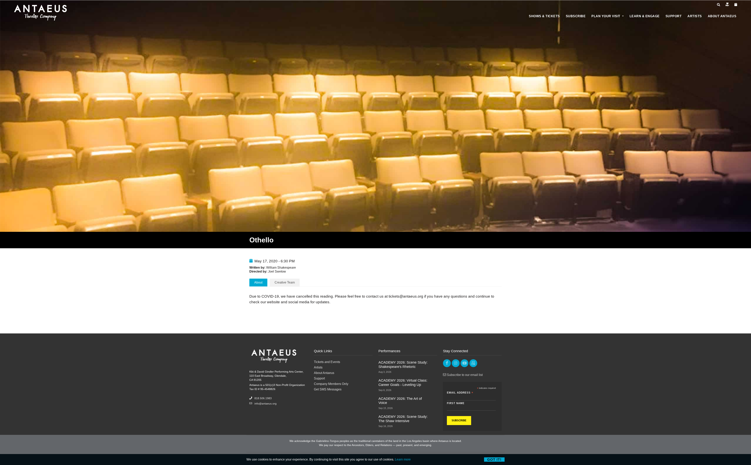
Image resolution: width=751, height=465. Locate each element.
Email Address (460, 393)
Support (319, 378)
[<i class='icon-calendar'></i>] (735, 4)
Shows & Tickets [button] (544, 16)
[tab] (284, 282)
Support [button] (674, 16)
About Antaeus (324, 373)
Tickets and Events (327, 362)
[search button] (718, 5)
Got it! (494, 459)
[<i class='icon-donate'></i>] (727, 4)
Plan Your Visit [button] (606, 16)
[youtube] (464, 363)
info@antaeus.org (265, 403)
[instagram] (456, 363)
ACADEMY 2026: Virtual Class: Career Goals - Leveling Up (402, 382)
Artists (318, 367)
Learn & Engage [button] (645, 16)
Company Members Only (331, 384)
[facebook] (447, 363)
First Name (455, 403)
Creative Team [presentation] (285, 282)
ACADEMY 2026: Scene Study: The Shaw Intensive (403, 419)
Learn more (403, 459)
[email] (473, 363)
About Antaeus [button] (722, 16)
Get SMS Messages (327, 389)
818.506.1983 (263, 398)
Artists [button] (694, 16)
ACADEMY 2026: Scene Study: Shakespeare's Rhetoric (403, 364)
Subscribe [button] (576, 16)
